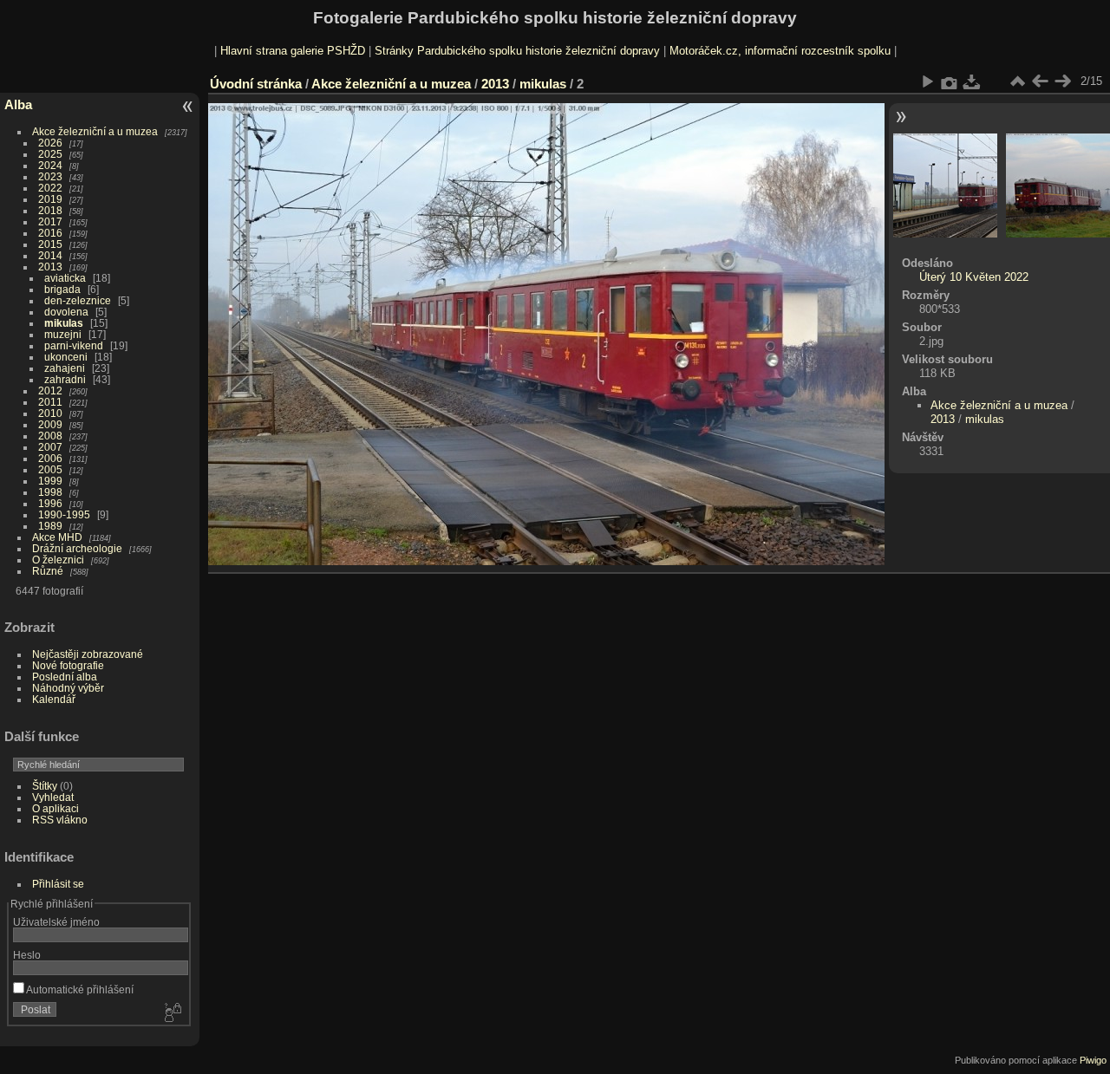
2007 (50, 446)
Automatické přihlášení (79, 989)
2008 (50, 435)
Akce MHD (57, 537)
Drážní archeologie (77, 548)
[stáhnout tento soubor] (972, 81)
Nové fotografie (68, 665)
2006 (50, 458)
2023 (50, 176)
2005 (50, 469)
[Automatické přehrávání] (927, 81)
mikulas (63, 323)
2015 (50, 244)
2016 (50, 232)
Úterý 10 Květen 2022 (973, 276)
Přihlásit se (58, 883)
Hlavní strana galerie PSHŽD (292, 50)
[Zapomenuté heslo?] (171, 1013)
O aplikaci (55, 808)
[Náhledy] (1017, 81)
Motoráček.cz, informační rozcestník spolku (780, 50)
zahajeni (64, 368)
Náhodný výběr (68, 687)
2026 (50, 142)
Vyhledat (53, 797)
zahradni (65, 379)
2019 (50, 199)
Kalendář (53, 699)
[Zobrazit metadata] (949, 81)
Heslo (27, 954)
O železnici (58, 559)
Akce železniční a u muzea (95, 131)
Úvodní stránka (256, 83)
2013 (50, 266)
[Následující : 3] (1062, 81)
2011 (50, 401)
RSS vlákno (60, 819)
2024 (50, 165)
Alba (18, 104)
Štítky (44, 785)
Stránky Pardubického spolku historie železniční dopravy (517, 50)
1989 (50, 525)
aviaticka (65, 277)
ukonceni (66, 356)
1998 (50, 492)
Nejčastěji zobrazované (87, 654)
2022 (50, 187)
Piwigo (1093, 1060)
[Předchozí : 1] (1039, 81)
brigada (62, 289)
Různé (47, 570)
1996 (50, 503)
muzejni (63, 334)
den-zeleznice (77, 300)
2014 (50, 255)
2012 (50, 390)
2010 (50, 413)
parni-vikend (73, 345)
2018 (50, 210)
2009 (50, 424)
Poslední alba (64, 676)
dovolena (66, 311)
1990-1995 (64, 514)
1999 (50, 480)
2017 (50, 221)
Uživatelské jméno (56, 922)
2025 (50, 153)
